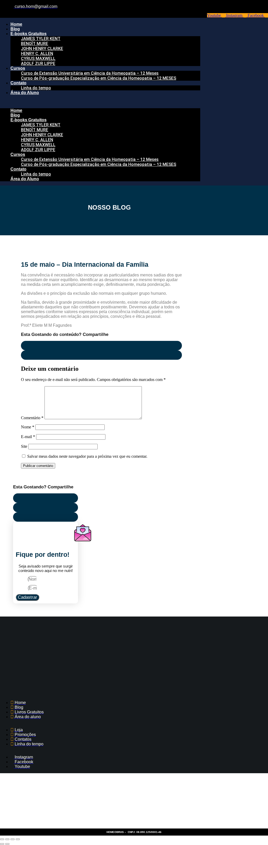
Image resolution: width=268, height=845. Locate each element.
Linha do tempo (36, 87)
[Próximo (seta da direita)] (7, 844)
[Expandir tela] (7, 839)
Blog (15, 29)
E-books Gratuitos (28, 33)
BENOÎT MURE (34, 43)
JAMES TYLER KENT (40, 38)
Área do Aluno (24, 92)
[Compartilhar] (12, 839)
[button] (100, 101)
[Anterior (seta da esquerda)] (2, 844)
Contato (18, 83)
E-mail (28, 436)
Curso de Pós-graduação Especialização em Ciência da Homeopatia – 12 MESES (98, 78)
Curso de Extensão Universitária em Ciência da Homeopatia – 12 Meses (90, 73)
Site (24, 446)
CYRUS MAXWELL (38, 58)
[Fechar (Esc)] (18, 839)
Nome (27, 427)
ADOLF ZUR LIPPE (38, 63)
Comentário (32, 418)
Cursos (17, 68)
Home (16, 24)
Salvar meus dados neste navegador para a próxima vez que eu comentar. (87, 456)
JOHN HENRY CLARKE (42, 48)
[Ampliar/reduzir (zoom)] (2, 839)
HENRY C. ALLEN (37, 53)
